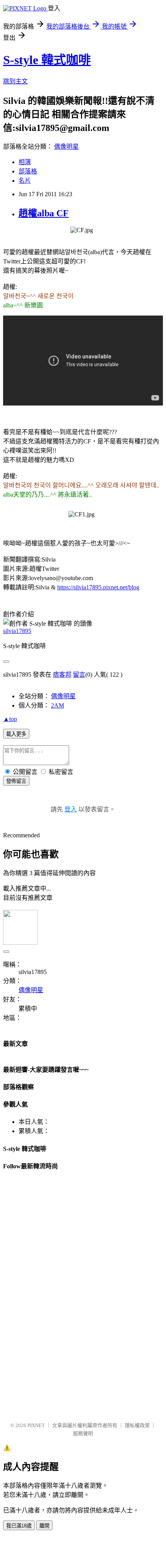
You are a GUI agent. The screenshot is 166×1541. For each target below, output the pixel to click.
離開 (44, 1526)
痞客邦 (62, 674)
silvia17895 (17, 631)
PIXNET (36, 1425)
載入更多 (16, 734)
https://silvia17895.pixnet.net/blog (98, 587)
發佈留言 (16, 781)
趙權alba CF (44, 213)
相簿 (25, 162)
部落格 (28, 171)
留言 (79, 674)
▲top (10, 719)
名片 (25, 180)
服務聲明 (83, 1433)
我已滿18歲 (19, 1526)
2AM (57, 705)
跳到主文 (15, 81)
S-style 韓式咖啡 (47, 60)
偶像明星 (66, 146)
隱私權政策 (137, 1425)
